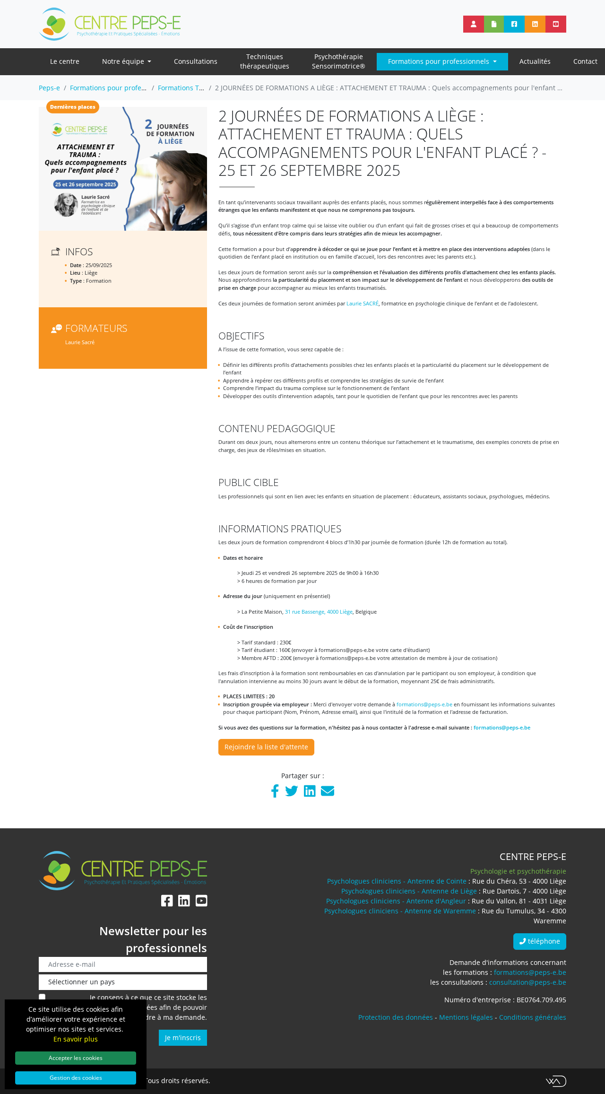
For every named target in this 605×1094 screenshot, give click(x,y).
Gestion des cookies (76, 1077)
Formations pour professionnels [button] (439, 61)
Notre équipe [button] (124, 61)
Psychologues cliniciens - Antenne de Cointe (397, 881)
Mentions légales (466, 1017)
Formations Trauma (189, 87)
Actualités (535, 61)
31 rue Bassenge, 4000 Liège (319, 611)
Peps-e (49, 87)
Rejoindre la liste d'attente (266, 746)
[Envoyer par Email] (327, 793)
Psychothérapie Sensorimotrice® (338, 61)
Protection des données (395, 1017)
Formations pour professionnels (120, 87)
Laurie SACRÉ (362, 303)
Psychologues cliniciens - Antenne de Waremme (400, 910)
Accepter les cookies (76, 1057)
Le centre (64, 61)
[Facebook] (275, 793)
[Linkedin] (310, 793)
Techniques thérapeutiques (264, 61)
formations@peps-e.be (424, 704)
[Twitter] (291, 793)
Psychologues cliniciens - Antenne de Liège (409, 890)
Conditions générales (532, 1017)
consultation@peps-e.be (527, 982)
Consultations (195, 61)
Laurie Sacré (80, 342)
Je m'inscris (183, 1037)
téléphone (543, 941)
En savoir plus (75, 1038)
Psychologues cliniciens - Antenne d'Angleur (396, 900)
